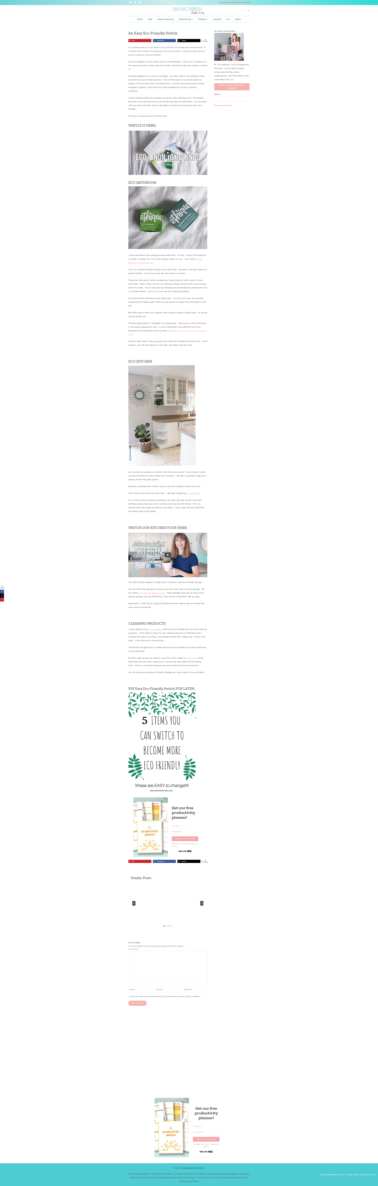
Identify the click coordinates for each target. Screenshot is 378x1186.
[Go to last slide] (133, 903)
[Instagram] (140, 2)
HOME (139, 19)
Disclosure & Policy (223, 105)
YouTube (217, 19)
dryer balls (192, 658)
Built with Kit (185, 851)
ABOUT (238, 19)
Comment (133, 949)
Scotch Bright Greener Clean (151, 593)
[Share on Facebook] (2, 592)
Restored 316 (369, 1174)
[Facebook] (130, 2)
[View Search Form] (248, 10)
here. (232, 79)
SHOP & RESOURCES (166, 19)
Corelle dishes (193, 493)
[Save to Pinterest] (2, 599)
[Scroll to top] (373, 1178)
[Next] (201, 903)
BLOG (150, 19)
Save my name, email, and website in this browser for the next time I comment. (165, 996)
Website (188, 989)
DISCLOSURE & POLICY (192, 1168)
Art (228, 19)
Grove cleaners (155, 629)
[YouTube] (135, 2)
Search (217, 94)
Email (160, 989)
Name (133, 989)
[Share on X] (2, 596)
